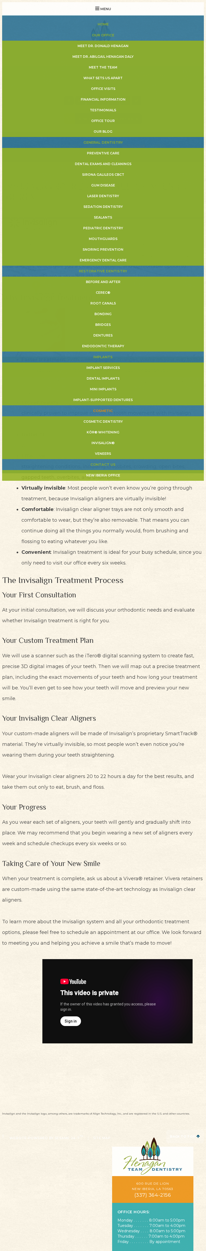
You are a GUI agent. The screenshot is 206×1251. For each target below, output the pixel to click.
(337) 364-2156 (152, 1195)
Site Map (102, 1138)
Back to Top (183, 1136)
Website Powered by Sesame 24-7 (46, 1137)
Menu (105, 9)
